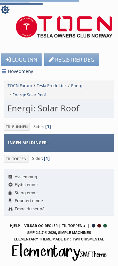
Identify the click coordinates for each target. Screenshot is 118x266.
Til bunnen (17, 126)
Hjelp (15, 225)
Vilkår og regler (41, 225)
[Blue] (93, 225)
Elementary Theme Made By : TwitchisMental (59, 239)
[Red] (99, 225)
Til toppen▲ (74, 225)
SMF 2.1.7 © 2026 (41, 233)
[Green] (105, 225)
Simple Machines (74, 233)
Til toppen (16, 158)
